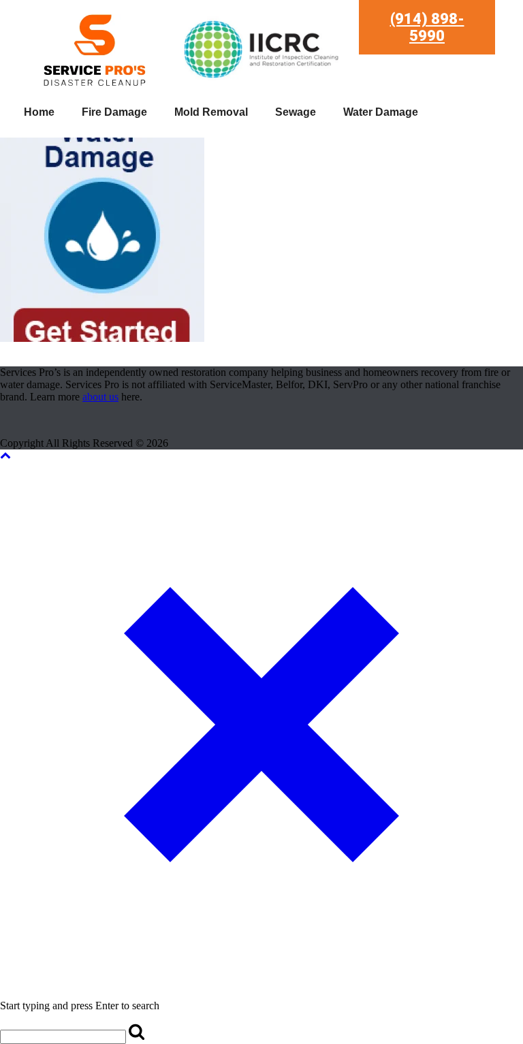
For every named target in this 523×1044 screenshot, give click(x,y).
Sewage (295, 112)
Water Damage (380, 112)
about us (100, 396)
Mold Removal (211, 112)
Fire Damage (114, 112)
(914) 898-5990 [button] (427, 27)
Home (39, 112)
